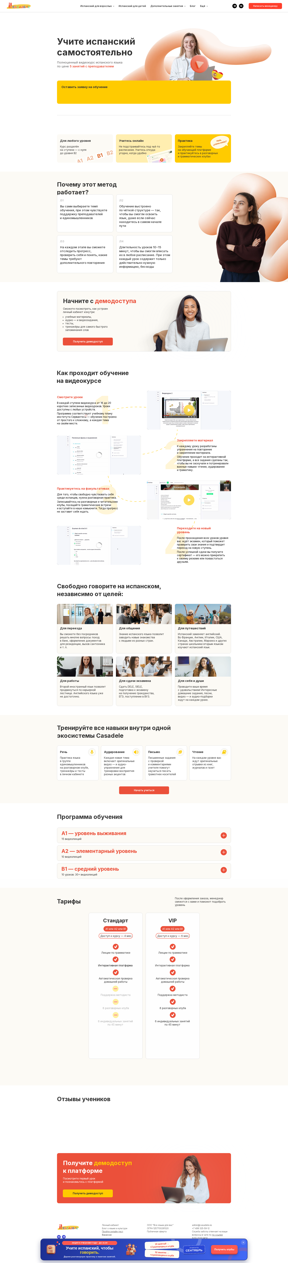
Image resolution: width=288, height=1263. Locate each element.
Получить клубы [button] (224, 1249)
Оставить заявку (214, 95)
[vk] (241, 6)
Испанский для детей (132, 5)
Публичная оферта (156, 1231)
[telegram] (234, 6)
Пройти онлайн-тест (112, 1231)
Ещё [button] (203, 5)
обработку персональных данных (100, 102)
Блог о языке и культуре (114, 1228)
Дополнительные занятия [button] (167, 5)
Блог (193, 5)
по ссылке (217, 1235)
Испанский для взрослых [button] (96, 5)
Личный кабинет (110, 1225)
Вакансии (107, 1235)
